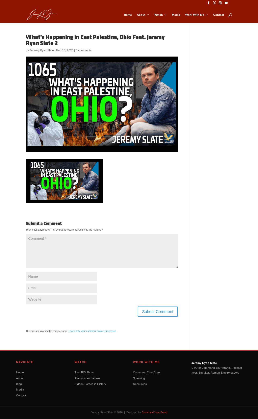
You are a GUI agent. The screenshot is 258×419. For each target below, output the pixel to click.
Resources (140, 383)
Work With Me (194, 14)
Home (128, 14)
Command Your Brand (147, 372)
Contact (218, 14)
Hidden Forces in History (90, 383)
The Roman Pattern (87, 378)
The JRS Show (84, 372)
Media (176, 14)
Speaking (139, 378)
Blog (19, 383)
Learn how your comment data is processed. (93, 331)
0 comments (84, 50)
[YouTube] (226, 4)
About (141, 14)
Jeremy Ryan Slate (42, 50)
